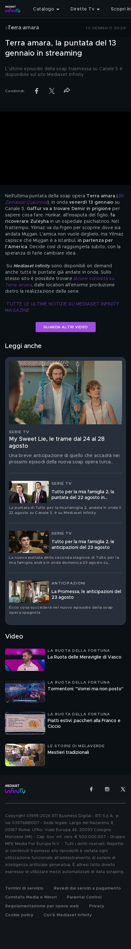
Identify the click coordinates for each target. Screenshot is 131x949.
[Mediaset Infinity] (12, 9)
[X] (123, 789)
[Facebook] (91, 789)
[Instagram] (107, 789)
